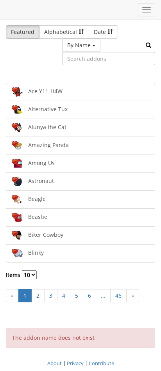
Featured (22, 32)
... (103, 295)
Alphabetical (61, 32)
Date (100, 32)
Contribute (101, 363)
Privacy (75, 363)
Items (14, 275)
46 (118, 295)
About (54, 363)
